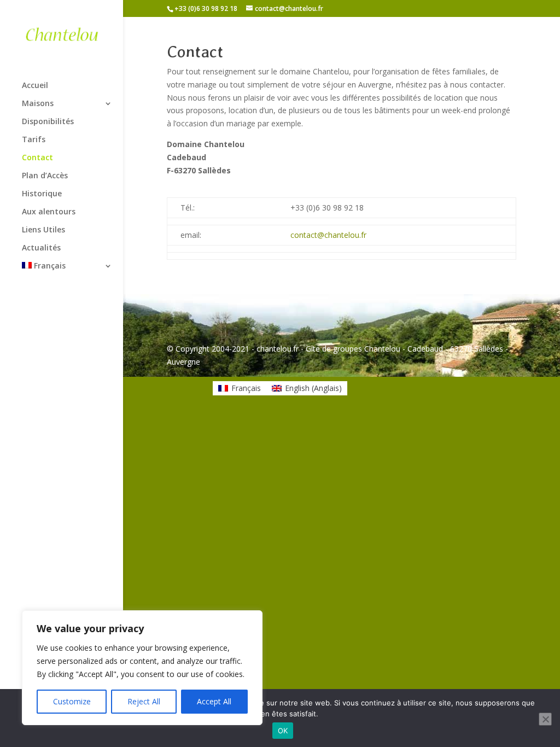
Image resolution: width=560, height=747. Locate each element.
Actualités (41, 248)
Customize (72, 701)
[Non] (545, 719)
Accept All (214, 701)
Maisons (38, 104)
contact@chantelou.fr (328, 235)
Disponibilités (48, 122)
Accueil (35, 85)
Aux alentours (48, 212)
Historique (42, 194)
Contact (37, 158)
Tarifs (33, 140)
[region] (142, 667)
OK (283, 730)
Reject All (143, 701)
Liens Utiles (43, 230)
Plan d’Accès (45, 176)
